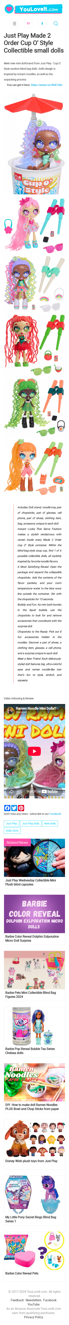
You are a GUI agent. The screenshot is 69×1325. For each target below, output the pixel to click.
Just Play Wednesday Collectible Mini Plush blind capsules (30, 882)
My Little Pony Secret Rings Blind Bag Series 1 (30, 1219)
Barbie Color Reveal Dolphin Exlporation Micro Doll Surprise (32, 938)
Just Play (11, 823)
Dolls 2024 (12, 830)
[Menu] (14, 23)
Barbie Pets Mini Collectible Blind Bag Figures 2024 (30, 995)
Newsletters (33, 1300)
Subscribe (28, 23)
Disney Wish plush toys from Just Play (31, 1161)
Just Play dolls (30, 823)
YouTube (33, 1304)
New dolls (50, 823)
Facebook (42, 23)
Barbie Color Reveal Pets (21, 1273)
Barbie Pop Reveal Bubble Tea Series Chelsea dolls (30, 1051)
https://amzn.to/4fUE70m (46, 85)
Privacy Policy (33, 1317)
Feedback (17, 1300)
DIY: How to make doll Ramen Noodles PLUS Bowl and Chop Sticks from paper (32, 1107)
